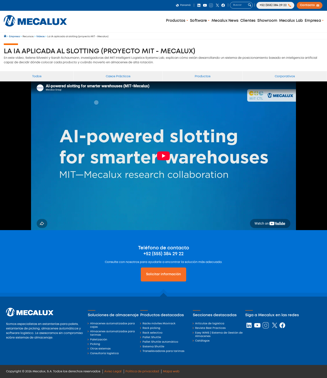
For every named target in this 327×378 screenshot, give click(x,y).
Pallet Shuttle (151, 337)
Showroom (267, 20)
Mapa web (171, 371)
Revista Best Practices (210, 328)
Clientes (248, 20)
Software (199, 20)
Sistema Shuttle (153, 347)
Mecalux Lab (291, 20)
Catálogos (202, 341)
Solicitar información (163, 274)
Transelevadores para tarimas (163, 351)
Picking (95, 344)
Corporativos (285, 76)
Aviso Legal (112, 371)
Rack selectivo (152, 333)
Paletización (98, 340)
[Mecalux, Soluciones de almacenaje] (35, 27)
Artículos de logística (209, 323)
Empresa (313, 20)
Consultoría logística (104, 353)
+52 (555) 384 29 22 (163, 254)
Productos (176, 20)
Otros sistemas (100, 349)
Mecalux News (225, 20)
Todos (36, 76)
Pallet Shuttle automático (160, 342)
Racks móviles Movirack (158, 323)
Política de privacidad (142, 371)
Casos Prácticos (118, 76)
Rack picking (151, 328)
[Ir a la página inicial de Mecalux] (5, 37)
